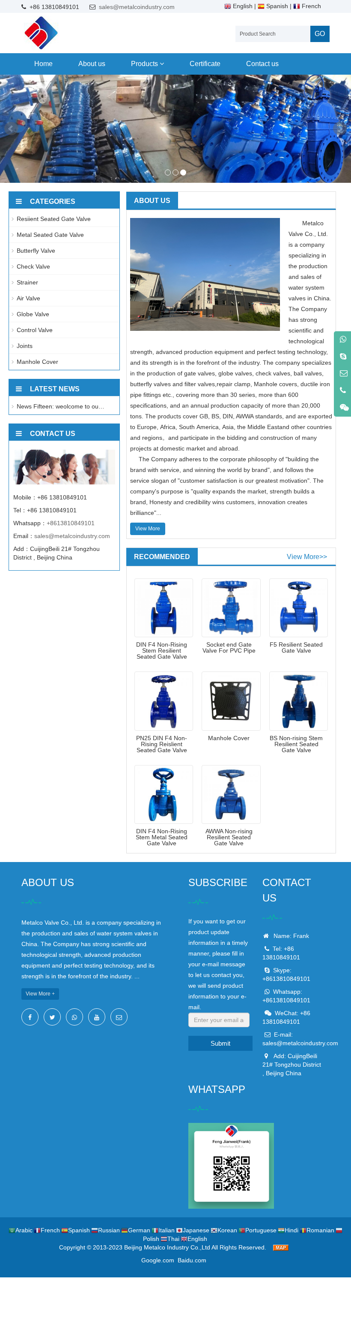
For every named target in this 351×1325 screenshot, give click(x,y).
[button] (162, 63)
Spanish (276, 6)
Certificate (205, 63)
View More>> (307, 556)
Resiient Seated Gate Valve (54, 218)
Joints (25, 345)
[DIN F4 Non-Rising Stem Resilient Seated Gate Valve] (163, 607)
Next (340, 129)
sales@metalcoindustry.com (137, 6)
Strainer (27, 282)
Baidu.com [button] (192, 1260)
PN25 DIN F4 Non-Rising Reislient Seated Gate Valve (161, 744)
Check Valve (33, 266)
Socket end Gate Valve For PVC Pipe (229, 647)
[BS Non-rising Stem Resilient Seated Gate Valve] (298, 701)
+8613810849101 (71, 523)
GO (320, 33)
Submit (220, 1043)
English (242, 6)
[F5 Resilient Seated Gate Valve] (298, 607)
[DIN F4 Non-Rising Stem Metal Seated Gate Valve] (163, 794)
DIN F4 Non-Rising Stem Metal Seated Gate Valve (161, 837)
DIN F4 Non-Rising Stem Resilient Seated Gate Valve (161, 650)
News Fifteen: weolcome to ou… (60, 406)
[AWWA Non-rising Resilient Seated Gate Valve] (231, 794)
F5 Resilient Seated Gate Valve (296, 647)
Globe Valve (33, 314)
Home (43, 63)
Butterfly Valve (36, 250)
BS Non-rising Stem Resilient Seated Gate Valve (296, 744)
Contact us (262, 63)
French (310, 6)
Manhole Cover (229, 738)
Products (145, 63)
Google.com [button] (157, 1260)
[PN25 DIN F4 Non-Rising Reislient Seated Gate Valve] (163, 701)
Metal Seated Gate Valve (50, 234)
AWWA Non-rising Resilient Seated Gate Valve (229, 837)
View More (147, 529)
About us (91, 63)
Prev (11, 129)
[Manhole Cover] (231, 701)
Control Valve (35, 330)
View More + (40, 994)
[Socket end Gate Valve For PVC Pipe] (231, 607)
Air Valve (28, 298)
